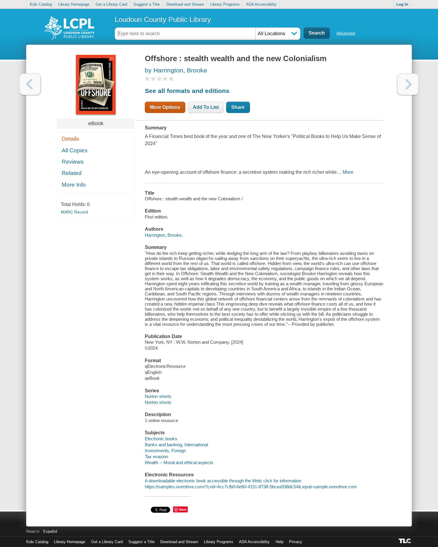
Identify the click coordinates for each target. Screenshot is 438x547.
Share (238, 107)
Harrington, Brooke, (164, 235)
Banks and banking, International (176, 444)
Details (70, 139)
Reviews (73, 162)
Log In (402, 4)
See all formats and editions (187, 90)
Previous (30, 84)
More (348, 172)
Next (408, 84)
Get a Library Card (111, 4)
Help (279, 542)
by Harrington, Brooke (176, 70)
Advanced (345, 33)
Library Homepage (73, 4)
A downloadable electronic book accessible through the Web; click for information (223, 480)
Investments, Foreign (165, 450)
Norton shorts (158, 396)
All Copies (75, 150)
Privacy (295, 542)
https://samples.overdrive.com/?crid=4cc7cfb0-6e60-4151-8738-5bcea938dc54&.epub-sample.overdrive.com (251, 486)
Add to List (206, 107)
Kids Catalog (41, 4)
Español (50, 531)
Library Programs (225, 4)
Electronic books (161, 438)
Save (183, 509)
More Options (165, 107)
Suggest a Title (146, 4)
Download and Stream (185, 4)
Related (72, 173)
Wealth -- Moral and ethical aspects (179, 462)
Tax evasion (156, 456)
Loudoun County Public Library (163, 20)
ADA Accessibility (261, 4)
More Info (74, 185)
